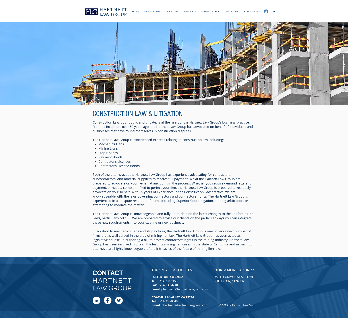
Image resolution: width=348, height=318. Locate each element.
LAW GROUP (113, 14)
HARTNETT (113, 9)
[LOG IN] (265, 11)
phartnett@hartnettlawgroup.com (184, 289)
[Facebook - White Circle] (107, 300)
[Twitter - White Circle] (119, 300)
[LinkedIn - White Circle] (96, 300)
